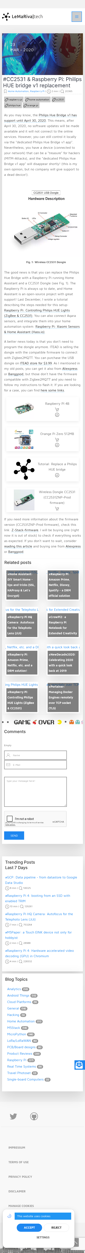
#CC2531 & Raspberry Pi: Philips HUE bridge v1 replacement (42, 82)
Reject (56, 1227)
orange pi (32, 105)
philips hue (14, 105)
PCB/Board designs (21, 1047)
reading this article (18, 546)
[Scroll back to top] (75, 1242)
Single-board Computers (25, 1079)
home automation (39, 99)
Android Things (18, 995)
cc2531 (60, 99)
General (13, 1008)
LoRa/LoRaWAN (19, 1040)
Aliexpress (69, 368)
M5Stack (13, 1027)
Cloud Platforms (19, 1002)
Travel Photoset (19, 1073)
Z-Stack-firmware (25, 530)
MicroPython (16, 1034)
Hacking (13, 1015)
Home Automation (27, 65)
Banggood (15, 374)
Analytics (14, 989)
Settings (43, 1237)
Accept (29, 1227)
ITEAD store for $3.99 (36, 363)
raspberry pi (15, 99)
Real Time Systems (21, 1066)
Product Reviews (19, 1053)
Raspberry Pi (50, 65)
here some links (52, 390)
